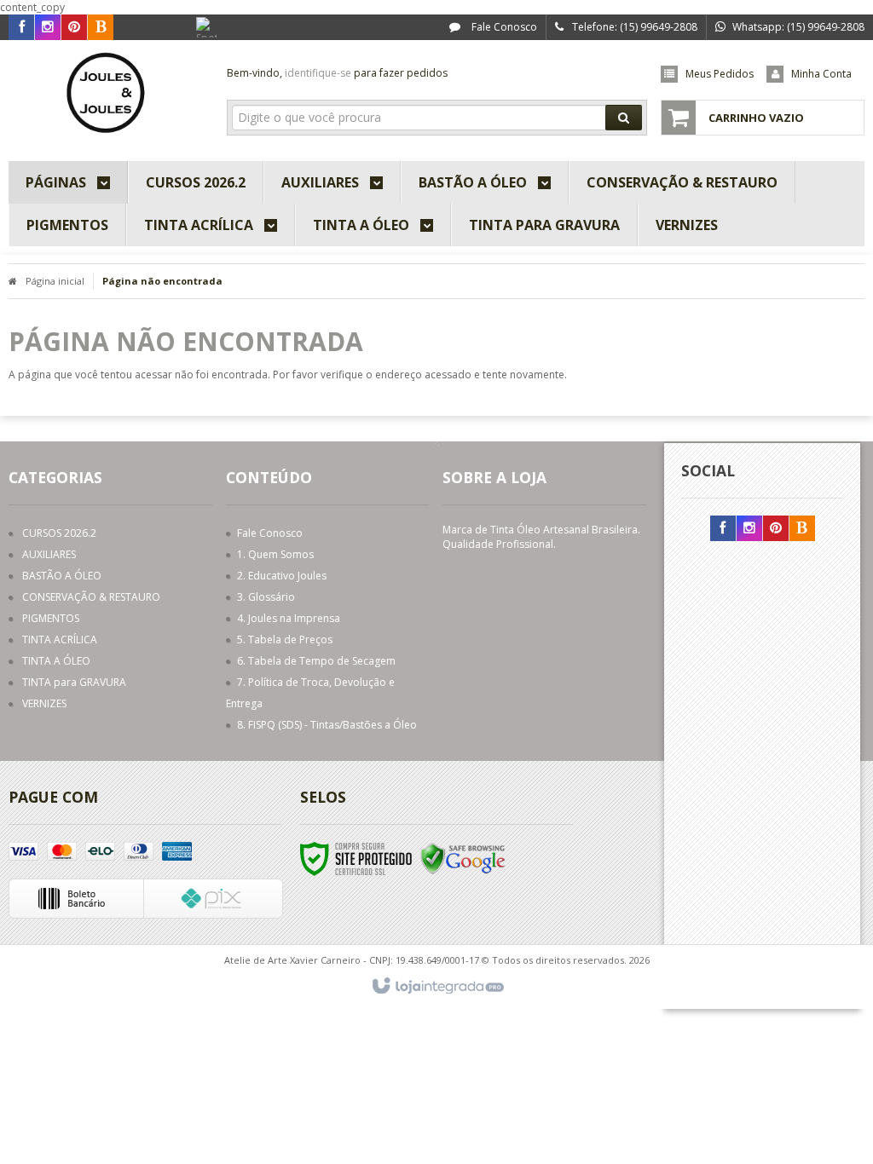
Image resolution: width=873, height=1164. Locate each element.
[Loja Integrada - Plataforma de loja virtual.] (437, 987)
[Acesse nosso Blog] (100, 27)
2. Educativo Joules (282, 575)
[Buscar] (623, 117)
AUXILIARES (49, 554)
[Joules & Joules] (109, 96)
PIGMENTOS (50, 618)
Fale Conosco (503, 27)
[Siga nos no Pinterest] (74, 27)
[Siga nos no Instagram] (48, 27)
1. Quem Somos (275, 554)
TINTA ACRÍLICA (59, 639)
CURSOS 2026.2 (59, 533)
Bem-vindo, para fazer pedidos (337, 73)
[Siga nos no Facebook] (21, 27)
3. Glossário (266, 597)
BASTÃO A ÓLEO (61, 575)
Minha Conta (821, 73)
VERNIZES (44, 703)
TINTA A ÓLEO (56, 661)
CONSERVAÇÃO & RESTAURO (91, 597)
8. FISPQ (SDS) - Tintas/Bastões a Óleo (327, 724)
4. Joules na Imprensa (288, 618)
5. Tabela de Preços (284, 639)
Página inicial (55, 280)
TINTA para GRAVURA (74, 682)
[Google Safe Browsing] (463, 857)
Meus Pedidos (719, 73)
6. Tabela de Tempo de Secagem (316, 661)
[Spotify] (209, 30)
